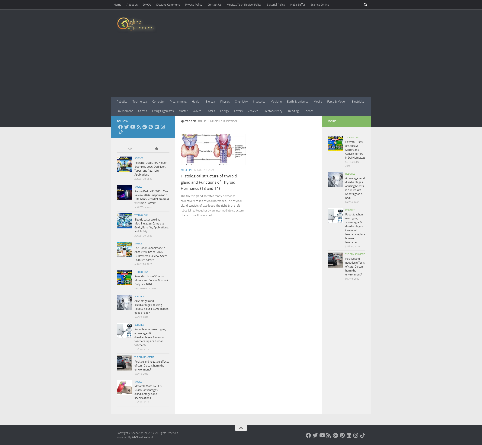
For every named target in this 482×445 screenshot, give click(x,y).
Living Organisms (163, 111)
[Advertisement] (241, 68)
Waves (197, 111)
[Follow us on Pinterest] (150, 127)
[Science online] (120, 127)
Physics (225, 101)
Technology (140, 101)
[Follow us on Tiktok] (120, 132)
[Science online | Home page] (137, 25)
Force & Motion (336, 101)
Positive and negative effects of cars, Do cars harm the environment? (151, 365)
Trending (293, 111)
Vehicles (253, 111)
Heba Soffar (297, 4)
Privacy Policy (193, 4)
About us (132, 4)
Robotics (122, 101)
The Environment (144, 357)
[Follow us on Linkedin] (156, 127)
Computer (158, 101)
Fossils (211, 111)
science (138, 158)
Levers (238, 111)
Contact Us (214, 4)
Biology (210, 101)
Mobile (318, 101)
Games (142, 111)
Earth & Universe (297, 101)
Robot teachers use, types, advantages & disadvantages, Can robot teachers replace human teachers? (150, 337)
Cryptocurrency (272, 111)
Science (308, 111)
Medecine (187, 170)
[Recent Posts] (130, 149)
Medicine (276, 101)
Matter (183, 111)
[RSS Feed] (138, 127)
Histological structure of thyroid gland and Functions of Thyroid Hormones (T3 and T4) (209, 182)
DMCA (147, 4)
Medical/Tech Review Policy (244, 4)
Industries (259, 101)
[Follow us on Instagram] (162, 127)
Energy (224, 111)
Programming (178, 101)
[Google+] (144, 127)
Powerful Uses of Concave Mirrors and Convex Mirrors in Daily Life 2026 (151, 280)
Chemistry (241, 101)
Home (117, 4)
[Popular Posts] (156, 149)
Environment (125, 111)
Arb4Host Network (143, 437)
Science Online (319, 4)
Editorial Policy (276, 4)
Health (196, 101)
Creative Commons (168, 4)
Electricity (358, 101)
